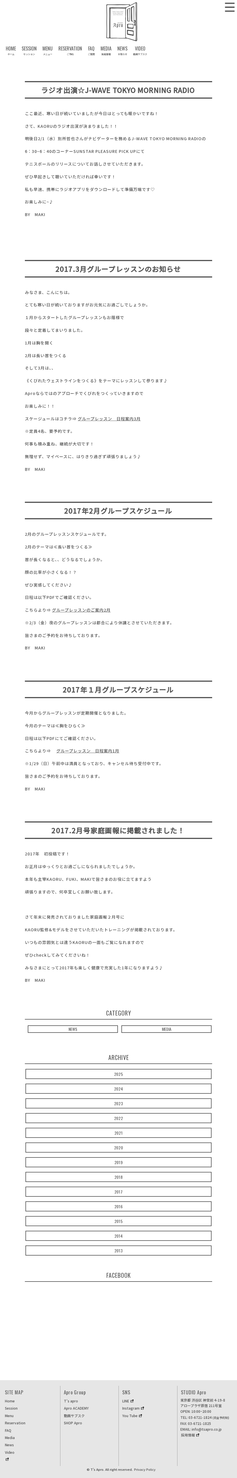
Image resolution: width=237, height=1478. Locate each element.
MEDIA (166, 1029)
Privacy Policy (144, 1469)
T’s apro (71, 1400)
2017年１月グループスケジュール (118, 689)
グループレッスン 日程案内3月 (109, 419)
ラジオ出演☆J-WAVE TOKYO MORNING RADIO (118, 90)
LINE (125, 1400)
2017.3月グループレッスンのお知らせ (118, 269)
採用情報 (188, 1434)
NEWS (72, 1029)
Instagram (131, 1408)
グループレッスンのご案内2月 (81, 610)
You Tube (130, 1415)
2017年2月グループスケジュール (118, 510)
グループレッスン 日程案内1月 (87, 751)
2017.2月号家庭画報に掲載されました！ (118, 830)
